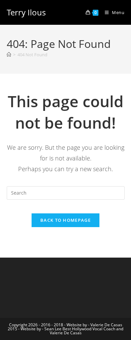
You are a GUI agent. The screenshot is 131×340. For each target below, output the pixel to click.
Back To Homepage (65, 220)
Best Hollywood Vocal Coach (88, 329)
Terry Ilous (26, 12)
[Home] (9, 55)
